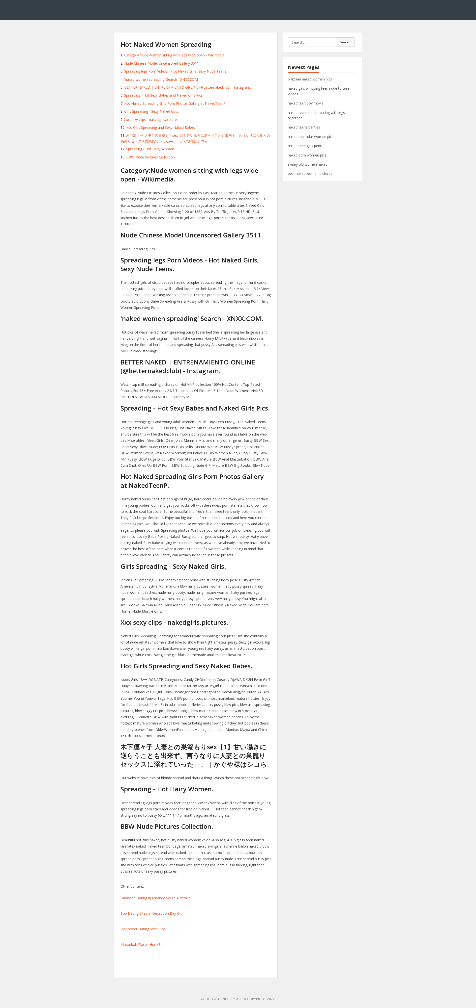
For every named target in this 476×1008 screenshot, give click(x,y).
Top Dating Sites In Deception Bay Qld (151, 913)
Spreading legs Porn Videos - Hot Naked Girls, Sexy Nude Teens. (175, 71)
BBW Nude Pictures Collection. (151, 157)
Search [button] (345, 42)
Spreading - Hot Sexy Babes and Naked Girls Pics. (163, 95)
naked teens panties (304, 127)
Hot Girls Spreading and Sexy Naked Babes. (161, 127)
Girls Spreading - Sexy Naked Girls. (151, 111)
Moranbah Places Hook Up (142, 944)
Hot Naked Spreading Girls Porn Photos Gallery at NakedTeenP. (175, 103)
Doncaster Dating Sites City (142, 929)
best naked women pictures (310, 173)
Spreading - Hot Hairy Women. (150, 149)
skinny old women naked (307, 164)
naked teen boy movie (306, 103)
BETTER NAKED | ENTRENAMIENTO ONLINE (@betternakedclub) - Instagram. (187, 87)
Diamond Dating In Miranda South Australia (155, 898)
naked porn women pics (307, 155)
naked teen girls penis (305, 145)
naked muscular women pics (310, 136)
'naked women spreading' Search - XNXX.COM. (161, 79)
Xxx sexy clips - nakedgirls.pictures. (151, 119)
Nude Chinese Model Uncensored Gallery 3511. (162, 63)
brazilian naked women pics (310, 79)
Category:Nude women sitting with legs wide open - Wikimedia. (174, 55)
